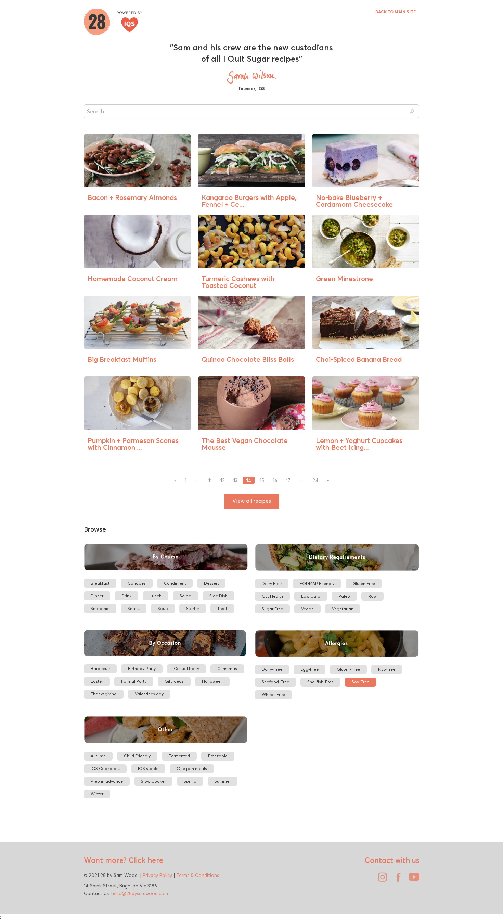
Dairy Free (272, 583)
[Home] (113, 21)
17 (288, 480)
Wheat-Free (273, 694)
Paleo (344, 596)
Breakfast (100, 583)
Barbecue (100, 668)
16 (275, 480)
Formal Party (133, 681)
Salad (185, 595)
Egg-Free (309, 669)
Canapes (137, 583)
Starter (192, 608)
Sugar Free (272, 608)
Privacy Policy (157, 875)
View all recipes (251, 501)
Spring (190, 781)
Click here (145, 860)
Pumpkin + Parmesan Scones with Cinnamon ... (133, 443)
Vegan (307, 608)
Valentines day (149, 694)
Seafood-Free (275, 682)
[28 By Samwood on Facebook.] (396, 880)
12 (222, 480)
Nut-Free (386, 669)
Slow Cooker (153, 781)
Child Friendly (137, 755)
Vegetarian (342, 608)
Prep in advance (107, 781)
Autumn (98, 755)
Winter (97, 793)
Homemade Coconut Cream (133, 278)
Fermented (179, 755)
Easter (97, 681)
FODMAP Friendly (317, 583)
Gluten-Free (348, 669)
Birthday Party (142, 668)
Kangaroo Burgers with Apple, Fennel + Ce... (249, 200)
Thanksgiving (104, 694)
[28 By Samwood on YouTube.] (412, 880)
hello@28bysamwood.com (139, 893)
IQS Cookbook (105, 768)
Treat (222, 608)
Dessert (211, 583)
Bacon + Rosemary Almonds (132, 197)
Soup (163, 608)
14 (248, 480)
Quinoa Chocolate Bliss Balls (248, 359)
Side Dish (218, 595)
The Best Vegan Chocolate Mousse (245, 443)
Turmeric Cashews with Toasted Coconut (238, 282)
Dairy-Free (272, 669)
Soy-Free (360, 682)
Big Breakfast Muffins (122, 359)
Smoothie (100, 608)
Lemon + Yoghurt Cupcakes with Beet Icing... (359, 443)
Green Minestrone (344, 278)
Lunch (156, 595)
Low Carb (310, 596)
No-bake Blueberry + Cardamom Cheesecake (354, 200)
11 (210, 480)
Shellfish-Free (320, 682)
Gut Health (272, 596)
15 (262, 480)
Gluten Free (363, 583)
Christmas (227, 668)
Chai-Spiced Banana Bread (359, 359)
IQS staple (148, 768)
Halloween (212, 681)
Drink (126, 595)
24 (315, 480)
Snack (134, 608)
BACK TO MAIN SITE (395, 11)
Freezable (218, 755)
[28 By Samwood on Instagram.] (381, 880)
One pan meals (192, 768)
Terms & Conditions (197, 875)
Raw (372, 596)
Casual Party (186, 668)
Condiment (175, 583)
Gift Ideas (174, 681)
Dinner (97, 595)
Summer (223, 781)
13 (235, 480)
